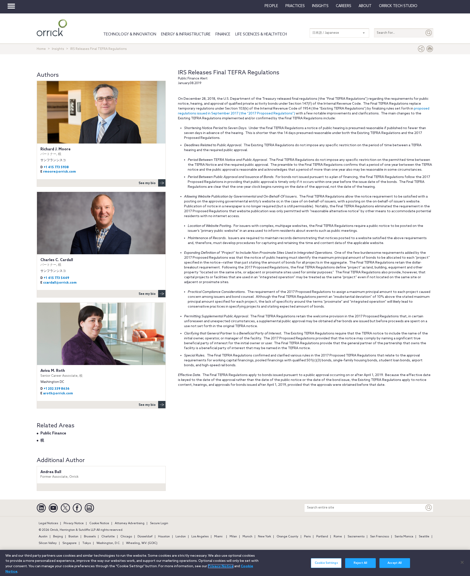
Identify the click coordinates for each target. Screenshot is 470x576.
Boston (73, 536)
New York (264, 536)
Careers (343, 6)
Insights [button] (320, 6)
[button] (421, 50)
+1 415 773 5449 (56, 278)
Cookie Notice (99, 523)
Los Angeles (200, 536)
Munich (247, 536)
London (181, 536)
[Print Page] (429, 50)
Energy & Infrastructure (186, 34)
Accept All (395, 563)
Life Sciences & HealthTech (261, 34)
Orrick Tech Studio (398, 6)
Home (41, 49)
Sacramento (356, 536)
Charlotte (108, 536)
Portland (322, 536)
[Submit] (428, 32)
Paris (307, 536)
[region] (235, 563)
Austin (43, 536)
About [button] (365, 6)
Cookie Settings (326, 563)
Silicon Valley (48, 543)
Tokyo (86, 543)
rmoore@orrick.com (59, 172)
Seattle (424, 536)
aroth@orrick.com (58, 393)
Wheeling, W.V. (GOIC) (141, 543)
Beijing (58, 536)
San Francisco (379, 536)
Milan (233, 536)
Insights (58, 49)
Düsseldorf (145, 536)
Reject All (360, 563)
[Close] (462, 562)
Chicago (126, 536)
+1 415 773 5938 (56, 167)
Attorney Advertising (129, 523)
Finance (222, 34)
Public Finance (53, 433)
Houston (164, 536)
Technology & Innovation (129, 34)
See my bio (147, 183)
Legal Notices (48, 523)
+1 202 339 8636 (57, 389)
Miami (218, 536)
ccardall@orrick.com (60, 283)
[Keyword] (428, 507)
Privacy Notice (74, 523)
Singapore (69, 543)
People (271, 6)
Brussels (90, 536)
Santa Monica (404, 536)
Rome (338, 536)
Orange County (287, 536)
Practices (295, 6)
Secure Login (159, 523)
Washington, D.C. (108, 543)
